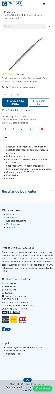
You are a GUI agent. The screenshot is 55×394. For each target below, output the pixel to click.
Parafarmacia (13, 224)
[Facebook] (5, 129)
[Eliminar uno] (5, 94)
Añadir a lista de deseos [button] (17, 110)
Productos (9, 12)
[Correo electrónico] (5, 137)
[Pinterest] (42, 129)
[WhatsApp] (31, 129)
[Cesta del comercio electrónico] (44, 3)
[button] (15, 102)
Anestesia (11, 227)
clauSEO (27, 390)
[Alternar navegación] (50, 4)
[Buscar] (49, 26)
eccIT (31, 387)
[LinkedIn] (21, 129)
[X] (13, 129)
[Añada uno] (18, 94)
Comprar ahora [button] (40, 102)
